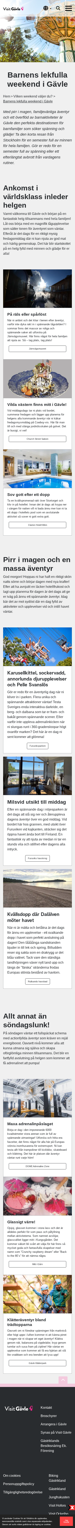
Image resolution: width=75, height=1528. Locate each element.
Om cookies (12, 1475)
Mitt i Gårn (37, 1264)
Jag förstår (66, 1521)
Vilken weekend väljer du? (32, 96)
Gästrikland (57, 1489)
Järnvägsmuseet (37, 348)
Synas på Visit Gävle (56, 1432)
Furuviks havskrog (37, 858)
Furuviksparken (38, 746)
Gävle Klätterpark (37, 1363)
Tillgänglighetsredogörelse (22, 1492)
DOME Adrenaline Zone (37, 1166)
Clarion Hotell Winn (37, 525)
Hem (6, 96)
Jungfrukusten (59, 1497)
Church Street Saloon (37, 439)
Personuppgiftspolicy (18, 1484)
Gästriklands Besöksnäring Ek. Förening (54, 1446)
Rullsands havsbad (37, 981)
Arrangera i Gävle (54, 1424)
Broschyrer (49, 1416)
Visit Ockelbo (58, 1514)
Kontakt (46, 1407)
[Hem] (13, 8)
